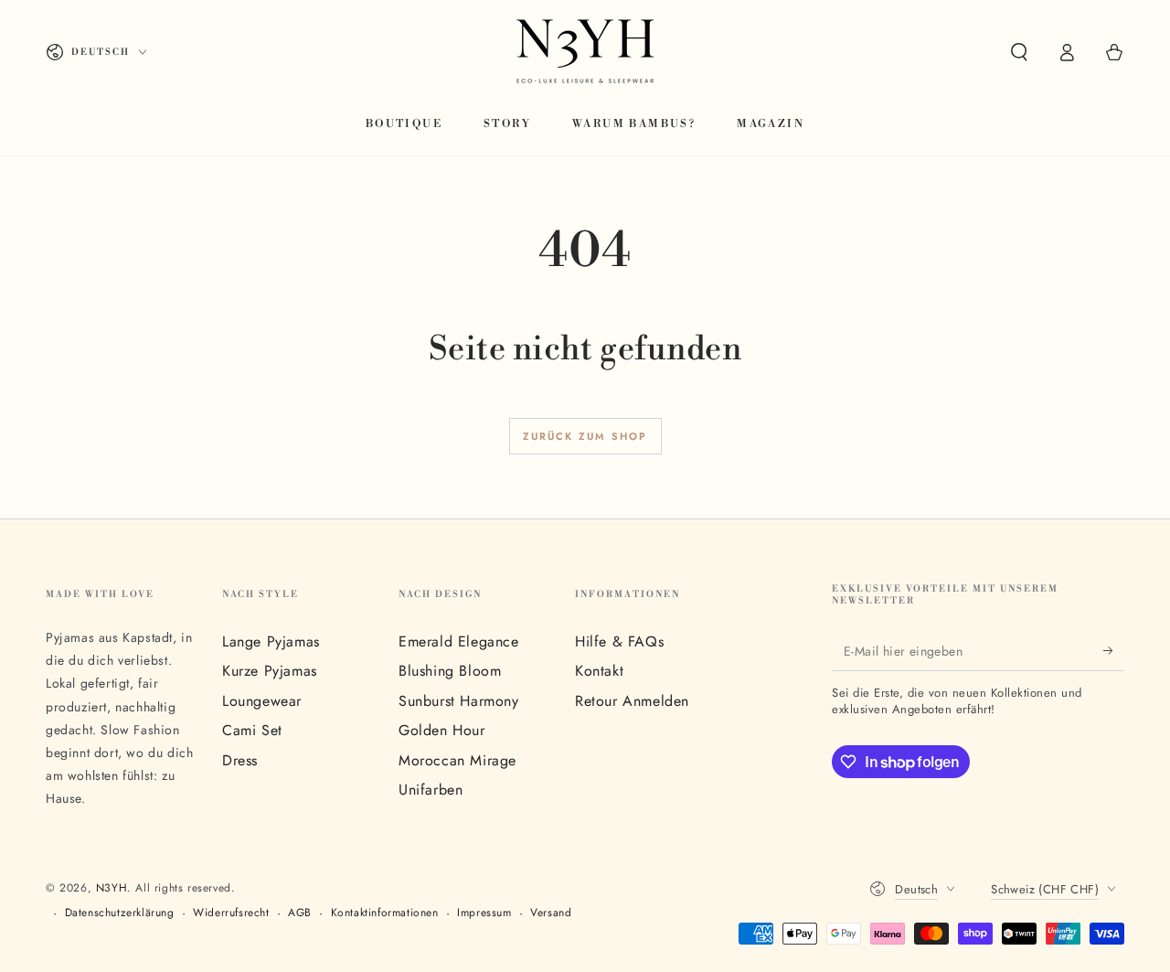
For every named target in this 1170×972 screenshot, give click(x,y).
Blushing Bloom (450, 670)
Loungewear (262, 700)
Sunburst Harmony (459, 700)
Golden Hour (442, 730)
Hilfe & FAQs (619, 641)
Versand (550, 913)
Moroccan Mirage (457, 760)
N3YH (111, 888)
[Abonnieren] (1113, 650)
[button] (1019, 52)
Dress (240, 760)
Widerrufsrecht (231, 913)
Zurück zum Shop (585, 436)
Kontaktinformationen (385, 913)
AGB (300, 913)
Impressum (484, 913)
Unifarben (431, 789)
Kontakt (599, 670)
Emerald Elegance (459, 641)
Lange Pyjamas (271, 641)
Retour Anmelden (632, 700)
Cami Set (252, 730)
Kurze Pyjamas (269, 670)
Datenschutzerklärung (120, 913)
